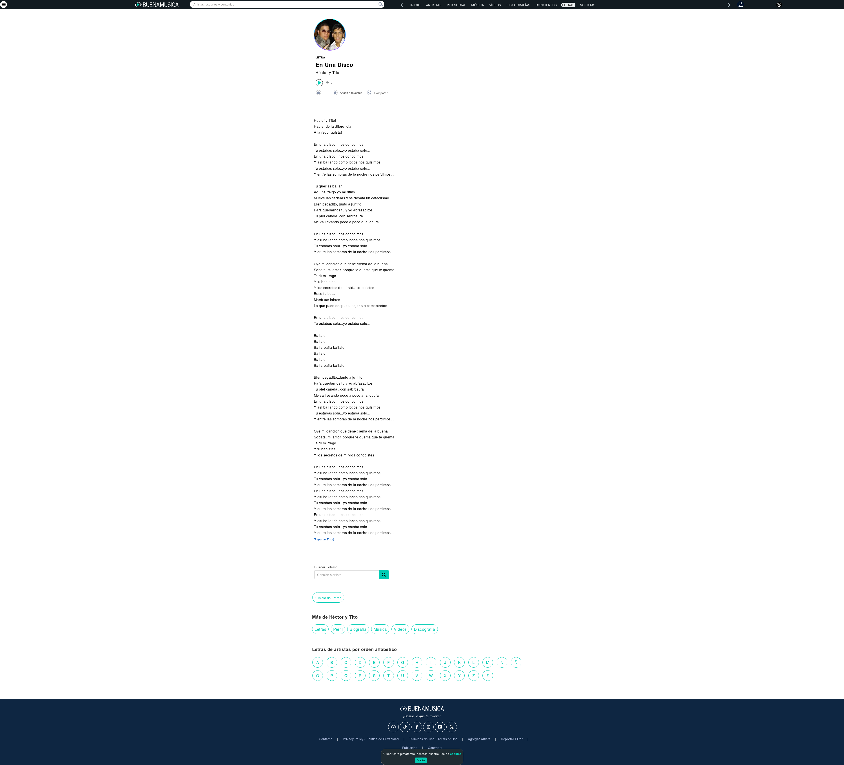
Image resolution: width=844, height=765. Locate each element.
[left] (402, 4)
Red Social (456, 5)
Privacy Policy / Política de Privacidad (371, 739)
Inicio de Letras (328, 597)
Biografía (358, 629)
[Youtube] (440, 727)
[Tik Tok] (405, 727)
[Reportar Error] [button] (324, 539)
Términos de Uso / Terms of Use (433, 739)
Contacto (325, 739)
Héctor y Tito (327, 72)
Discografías (518, 5)
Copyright (435, 747)
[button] (377, 93)
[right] (729, 4)
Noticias (587, 5)
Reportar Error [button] (512, 739)
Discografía (424, 629)
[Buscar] (384, 574)
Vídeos (495, 5)
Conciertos (546, 5)
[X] (452, 727)
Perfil (338, 629)
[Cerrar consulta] (376, 4)
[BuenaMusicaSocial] (393, 727)
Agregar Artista (479, 739)
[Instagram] (428, 727)
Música (477, 5)
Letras (568, 5)
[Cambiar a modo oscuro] (779, 4)
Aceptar (421, 760)
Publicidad (410, 747)
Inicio (415, 5)
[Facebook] (417, 727)
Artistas (433, 5)
